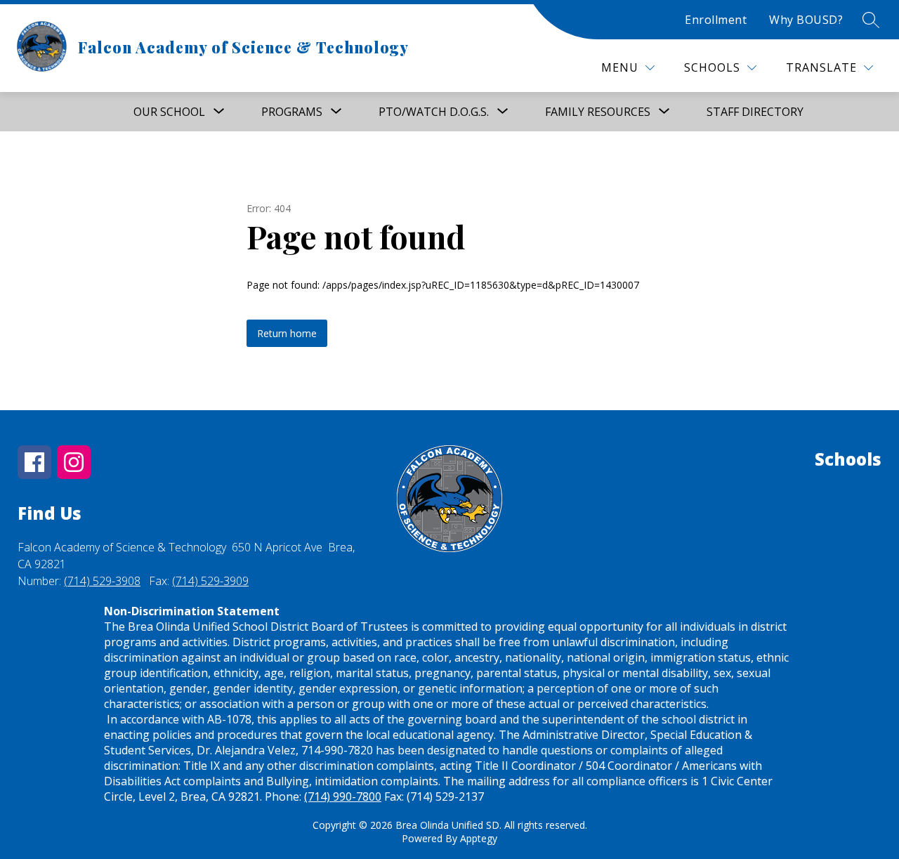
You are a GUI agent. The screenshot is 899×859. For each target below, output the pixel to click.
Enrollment (716, 19)
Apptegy (478, 838)
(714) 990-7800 (342, 796)
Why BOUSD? (806, 19)
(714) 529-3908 (102, 581)
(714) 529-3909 (210, 581)
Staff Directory (755, 111)
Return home (287, 333)
